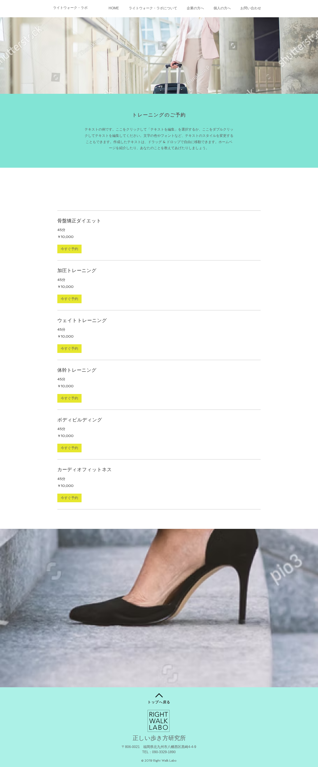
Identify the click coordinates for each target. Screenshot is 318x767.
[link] (159, 221)
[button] (69, 249)
